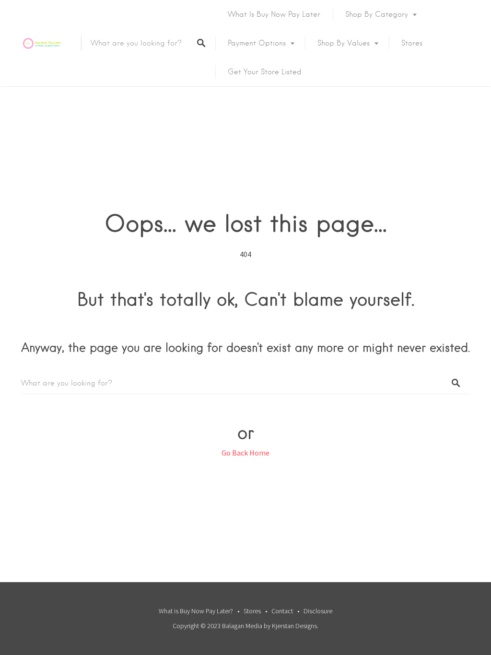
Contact (282, 611)
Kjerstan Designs (294, 625)
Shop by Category (376, 14)
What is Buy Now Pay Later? (196, 611)
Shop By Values (343, 43)
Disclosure (318, 611)
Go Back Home (245, 452)
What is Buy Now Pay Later (274, 14)
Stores (411, 43)
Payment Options (257, 43)
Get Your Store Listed (265, 72)
